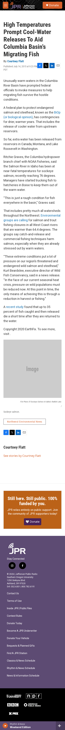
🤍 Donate (33, 522)
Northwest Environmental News (24, 421)
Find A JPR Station (17, 653)
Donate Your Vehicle (18, 638)
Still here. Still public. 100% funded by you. (32, 501)
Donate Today (14, 623)
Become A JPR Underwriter (22, 631)
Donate (54, 5)
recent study (15, 307)
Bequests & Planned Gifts (21, 645)
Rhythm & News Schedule (21, 668)
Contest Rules (14, 616)
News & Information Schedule (23, 675)
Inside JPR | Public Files (19, 608)
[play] (5, 725)
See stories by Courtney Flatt (22, 456)
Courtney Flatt (15, 61)
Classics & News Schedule (21, 660)
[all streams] (60, 725)
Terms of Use (14, 601)
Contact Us (13, 593)
